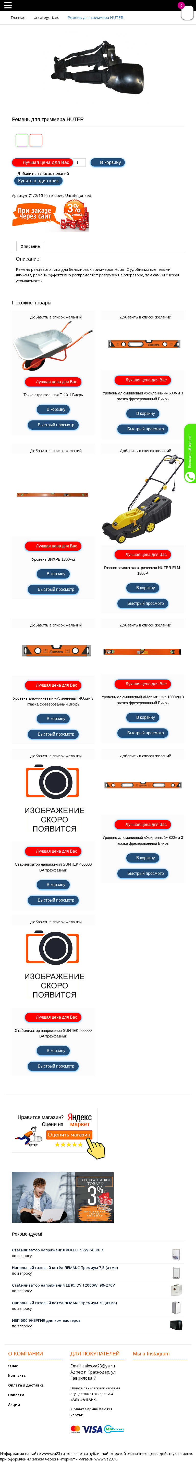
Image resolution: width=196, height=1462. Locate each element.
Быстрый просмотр (56, 425)
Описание (30, 246)
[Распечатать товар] (22, 140)
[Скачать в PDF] (36, 140)
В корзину (110, 162)
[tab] (30, 246)
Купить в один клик (38, 180)
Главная (18, 17)
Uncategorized (46, 17)
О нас (13, 1366)
